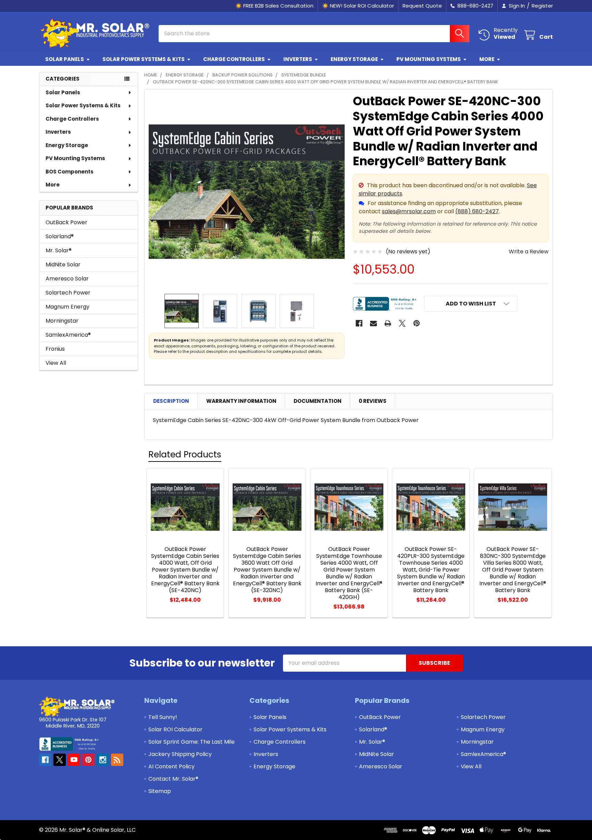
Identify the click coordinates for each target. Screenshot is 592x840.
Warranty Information (241, 401)
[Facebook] (359, 323)
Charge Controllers (234, 59)
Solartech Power (68, 293)
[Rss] (117, 760)
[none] (247, 192)
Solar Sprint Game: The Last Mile (191, 742)
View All (56, 363)
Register (542, 5)
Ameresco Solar (67, 279)
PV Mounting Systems (428, 59)
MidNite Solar (63, 264)
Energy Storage (354, 59)
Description (171, 401)
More (486, 59)
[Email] (373, 323)
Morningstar (62, 321)
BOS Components (70, 171)
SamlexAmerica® (68, 335)
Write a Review (528, 251)
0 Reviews (372, 401)
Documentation (318, 401)
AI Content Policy (171, 766)
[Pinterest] (416, 323)
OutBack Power (66, 222)
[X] (402, 323)
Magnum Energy (67, 307)
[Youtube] (74, 760)
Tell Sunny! (162, 717)
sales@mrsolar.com (409, 211)
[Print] (388, 323)
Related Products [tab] (184, 454)
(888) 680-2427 (477, 211)
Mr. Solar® (59, 250)
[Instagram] (103, 760)
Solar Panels (64, 59)
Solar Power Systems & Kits (143, 59)
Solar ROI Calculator (175, 729)
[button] (471, 304)
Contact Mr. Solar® (173, 779)
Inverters (297, 59)
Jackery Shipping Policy (180, 754)
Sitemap (159, 791)
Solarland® (60, 236)
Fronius (55, 349)
